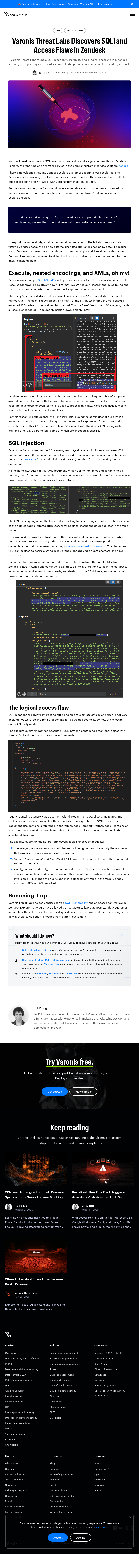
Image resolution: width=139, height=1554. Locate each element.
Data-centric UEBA (15, 1374)
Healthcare (56, 1401)
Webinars (55, 1479)
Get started (55, 1091)
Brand (8, 1501)
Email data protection (17, 1423)
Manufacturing (58, 1406)
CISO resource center (62, 1495)
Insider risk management (64, 1352)
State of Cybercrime (61, 1474)
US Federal (56, 1417)
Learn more (104, 4)
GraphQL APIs (47, 280)
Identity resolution (15, 1396)
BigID (97, 1463)
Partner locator (13, 1511)
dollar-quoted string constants (86, 546)
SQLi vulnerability (76, 902)
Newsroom (11, 1485)
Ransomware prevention (64, 1358)
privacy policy (101, 1527)
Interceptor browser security (21, 1417)
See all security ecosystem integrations (109, 1392)
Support (54, 1468)
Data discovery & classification (23, 1358)
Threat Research (75, 30)
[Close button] (132, 4)
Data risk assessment (62, 1374)
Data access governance (19, 1379)
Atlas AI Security (14, 1390)
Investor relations (15, 1474)
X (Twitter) (71, 973)
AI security (56, 1369)
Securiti (98, 1490)
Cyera (97, 1474)
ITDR (7, 1406)
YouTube (54, 973)
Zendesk (123, 165)
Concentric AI (102, 1468)
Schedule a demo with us (36, 949)
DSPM (8, 1363)
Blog (58, 30)
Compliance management (65, 1363)
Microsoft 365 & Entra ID (108, 1352)
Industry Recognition (17, 1490)
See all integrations (105, 1385)
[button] (132, 15)
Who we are (11, 1463)
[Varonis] (16, 14)
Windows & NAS (103, 1358)
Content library (58, 1490)
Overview (10, 1352)
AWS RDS (30, 459)
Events (53, 1485)
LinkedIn (42, 973)
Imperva (99, 1485)
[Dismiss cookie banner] (130, 1518)
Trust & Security (14, 1479)
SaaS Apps (100, 1363)
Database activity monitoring (21, 1369)
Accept (58, 1537)
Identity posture (14, 1401)
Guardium (100, 1479)
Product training (59, 1506)
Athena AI (10, 1439)
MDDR (8, 1428)
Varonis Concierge (15, 1433)
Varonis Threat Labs (61, 1511)
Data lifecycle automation (64, 1385)
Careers (9, 1468)
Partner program (14, 1506)
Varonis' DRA (51, 963)
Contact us (11, 1495)
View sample (83, 1091)
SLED (53, 1412)
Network (99, 1379)
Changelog (11, 1444)
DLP (7, 1385)
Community (56, 1501)
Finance (54, 1396)
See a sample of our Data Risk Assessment (46, 959)
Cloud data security (61, 1379)
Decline (80, 1537)
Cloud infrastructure (105, 1369)
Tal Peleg (44, 72)
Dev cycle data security (63, 1390)
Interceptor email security (19, 1412)
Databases (100, 1374)
